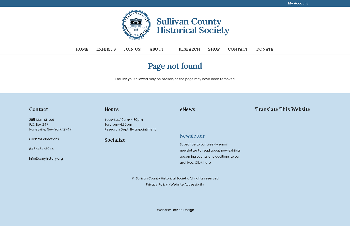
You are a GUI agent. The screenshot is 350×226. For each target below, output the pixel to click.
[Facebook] (113, 157)
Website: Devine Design (175, 210)
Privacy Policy (157, 184)
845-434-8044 (41, 148)
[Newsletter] (212, 123)
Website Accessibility (187, 184)
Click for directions (44, 139)
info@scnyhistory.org (46, 158)
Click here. (203, 162)
